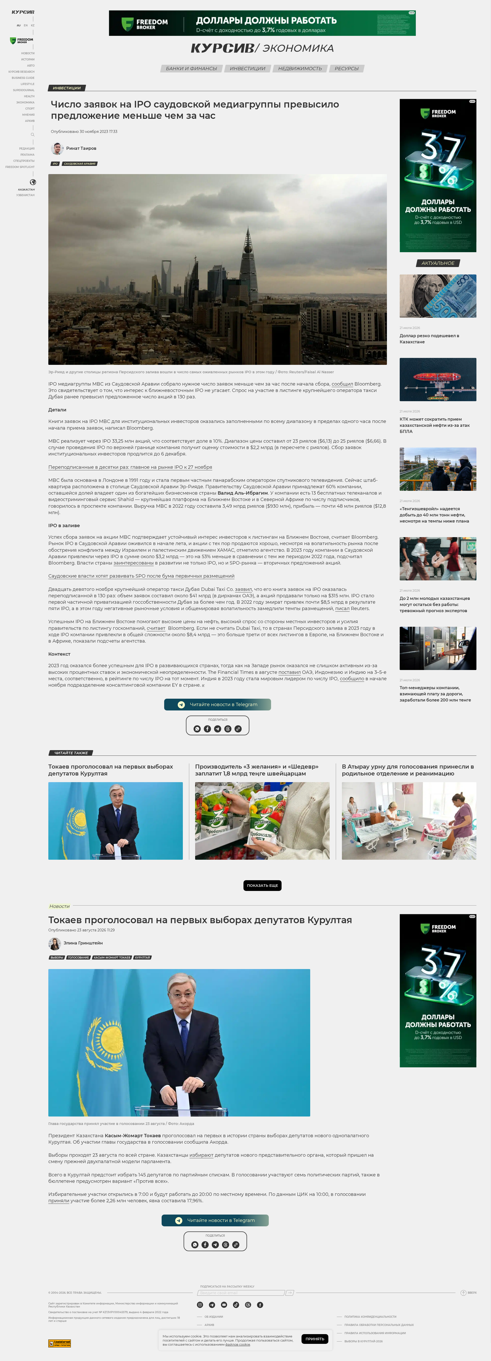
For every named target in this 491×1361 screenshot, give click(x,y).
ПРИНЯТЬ (315, 1339)
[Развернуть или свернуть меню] (33, 135)
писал (342, 608)
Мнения (28, 114)
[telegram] (212, 1305)
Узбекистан (25, 195)
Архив (30, 121)
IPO (55, 163)
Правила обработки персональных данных (379, 1325)
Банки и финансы (191, 68)
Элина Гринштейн (83, 943)
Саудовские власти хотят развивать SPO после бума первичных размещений (141, 576)
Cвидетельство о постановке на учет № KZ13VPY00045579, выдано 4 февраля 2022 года (108, 1312)
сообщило (352, 679)
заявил (243, 589)
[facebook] (260, 1305)
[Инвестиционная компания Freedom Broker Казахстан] (21, 40)
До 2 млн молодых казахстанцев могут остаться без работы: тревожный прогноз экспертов (435, 604)
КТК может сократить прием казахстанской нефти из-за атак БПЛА (435, 425)
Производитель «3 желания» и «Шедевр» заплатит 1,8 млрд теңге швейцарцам (257, 770)
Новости (28, 53)
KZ (33, 25)
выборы (57, 957)
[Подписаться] (290, 1293)
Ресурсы (347, 68)
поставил (289, 672)
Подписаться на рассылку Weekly (227, 1286)
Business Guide (23, 78)
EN (26, 25)
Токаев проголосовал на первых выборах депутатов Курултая (110, 770)
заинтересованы (134, 563)
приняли (58, 1201)
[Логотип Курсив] (23, 12)
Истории (28, 59)
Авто (31, 65)
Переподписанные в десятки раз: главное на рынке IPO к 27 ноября (130, 467)
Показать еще (262, 885)
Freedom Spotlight (20, 167)
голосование (78, 957)
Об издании (214, 1317)
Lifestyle (28, 84)
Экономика (25, 102)
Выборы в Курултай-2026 (363, 1341)
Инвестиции (247, 68)
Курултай (142, 957)
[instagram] (200, 1305)
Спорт (30, 108)
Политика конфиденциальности (370, 1317)
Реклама (27, 154)
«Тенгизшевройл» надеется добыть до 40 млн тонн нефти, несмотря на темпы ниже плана (434, 515)
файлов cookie (237, 1344)
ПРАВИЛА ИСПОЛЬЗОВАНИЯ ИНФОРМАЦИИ (375, 1333)
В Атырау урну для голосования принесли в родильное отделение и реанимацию (408, 770)
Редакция (27, 148)
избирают (201, 1155)
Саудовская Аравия (80, 163)
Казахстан (26, 189)
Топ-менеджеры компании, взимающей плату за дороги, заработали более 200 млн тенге (435, 694)
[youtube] (224, 1305)
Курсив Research (21, 71)
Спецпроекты (24, 161)
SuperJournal (24, 90)
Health (29, 96)
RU (18, 25)
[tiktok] (236, 1305)
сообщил (342, 384)
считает (156, 628)
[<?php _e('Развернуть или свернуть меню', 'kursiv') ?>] (33, 182)
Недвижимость (300, 68)
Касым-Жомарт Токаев (112, 957)
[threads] (248, 1305)
